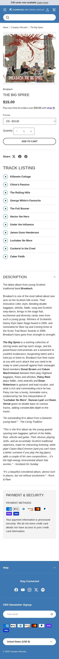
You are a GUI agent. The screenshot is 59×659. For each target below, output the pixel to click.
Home (5, 27)
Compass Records (19, 27)
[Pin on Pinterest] (26, 156)
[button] (54, 9)
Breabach (8, 89)
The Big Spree (36, 27)
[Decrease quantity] (16, 131)
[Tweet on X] (14, 156)
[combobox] (29, 17)
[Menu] (5, 9)
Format (6, 115)
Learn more (42, 2)
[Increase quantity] (31, 131)
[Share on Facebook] (20, 156)
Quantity (8, 130)
